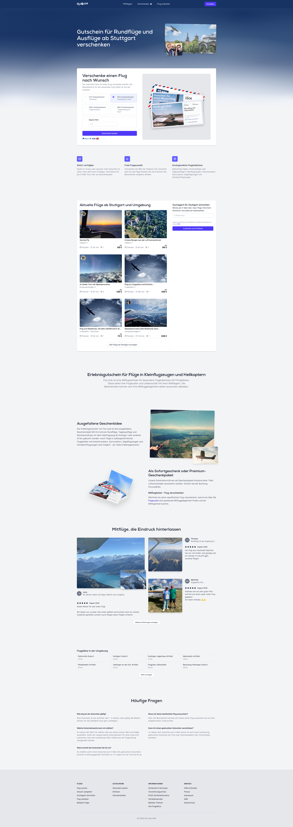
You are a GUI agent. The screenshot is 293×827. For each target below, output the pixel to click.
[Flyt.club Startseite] (82, 4)
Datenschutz (189, 803)
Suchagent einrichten (86, 795)
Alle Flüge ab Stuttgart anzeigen (123, 345)
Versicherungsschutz (157, 792)
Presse (187, 792)
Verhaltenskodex (155, 799)
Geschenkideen (119, 795)
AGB (178, 224)
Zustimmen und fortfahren (193, 228)
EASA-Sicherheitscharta (158, 795)
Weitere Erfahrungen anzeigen (146, 622)
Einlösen (116, 792)
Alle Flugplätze (154, 806)
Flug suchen (82, 788)
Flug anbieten (163, 4)
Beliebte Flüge (83, 803)
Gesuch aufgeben (84, 792)
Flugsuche (153, 500)
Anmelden (210, 4)
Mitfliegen (127, 4)
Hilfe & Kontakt (190, 788)
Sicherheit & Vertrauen (158, 788)
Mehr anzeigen (146, 675)
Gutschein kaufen (109, 133)
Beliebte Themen (155, 803)
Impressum (188, 795)
